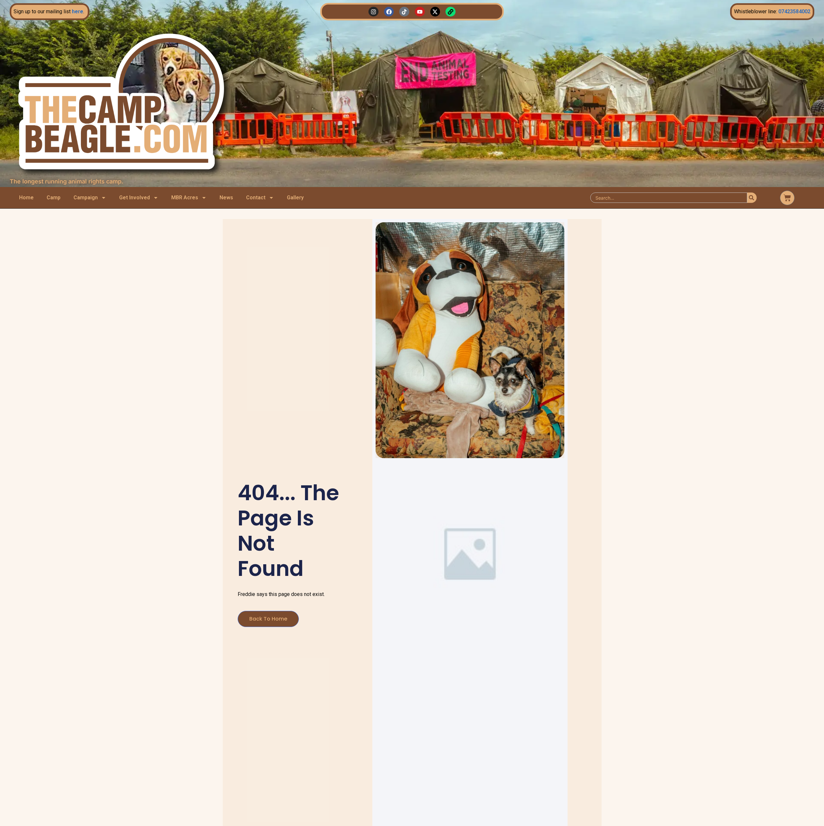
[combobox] (668, 198)
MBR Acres (184, 197)
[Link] (451, 12)
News (226, 197)
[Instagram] (373, 12)
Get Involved (134, 197)
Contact (255, 197)
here (77, 11)
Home (26, 197)
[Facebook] (389, 12)
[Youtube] (420, 12)
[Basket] (787, 198)
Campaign (85, 197)
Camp (54, 197)
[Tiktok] (404, 12)
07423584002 (794, 11)
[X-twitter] (435, 12)
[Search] (752, 198)
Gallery (295, 197)
